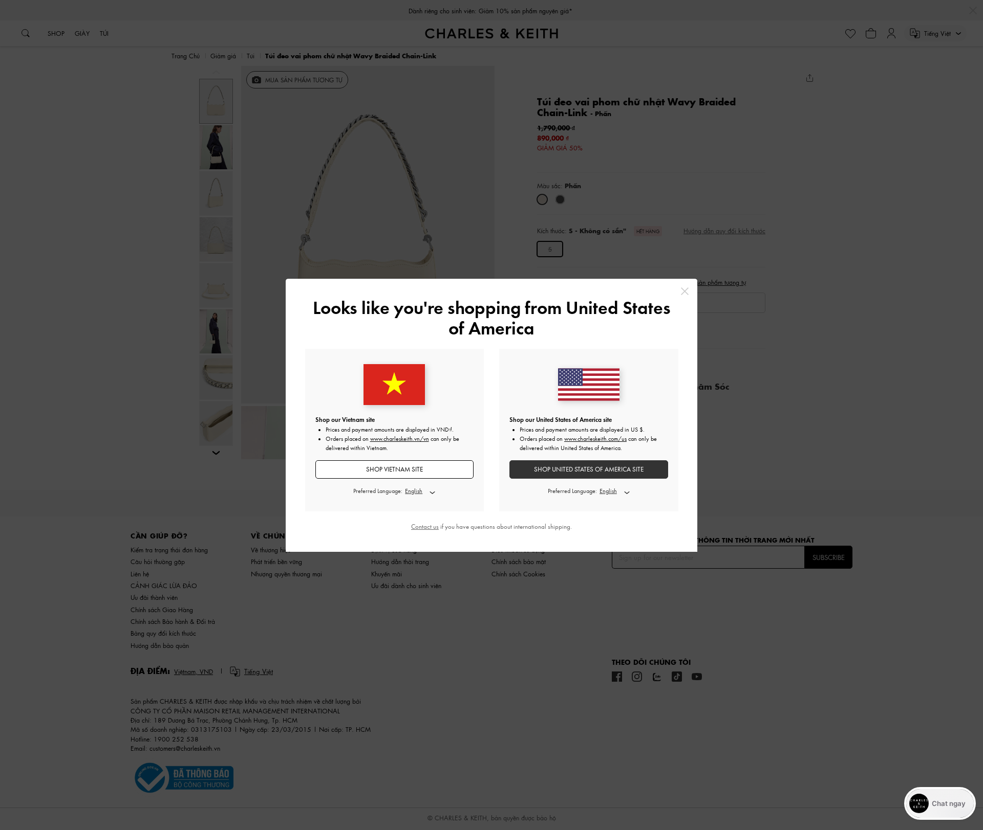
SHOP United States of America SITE (589, 469)
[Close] (684, 291)
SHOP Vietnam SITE (394, 469)
